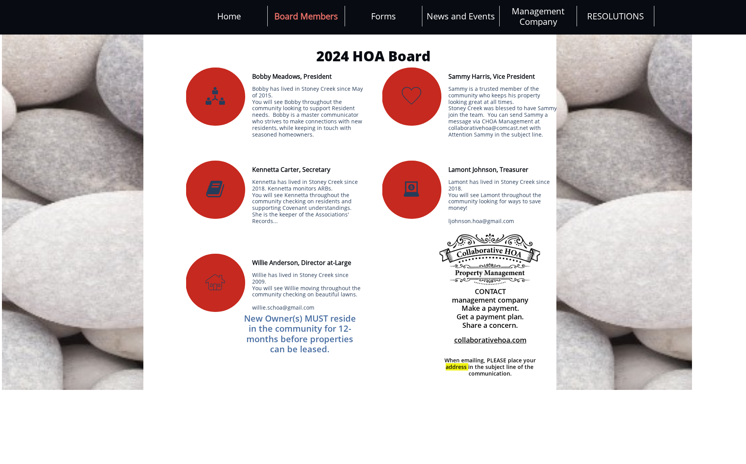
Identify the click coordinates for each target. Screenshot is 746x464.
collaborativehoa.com (490, 340)
